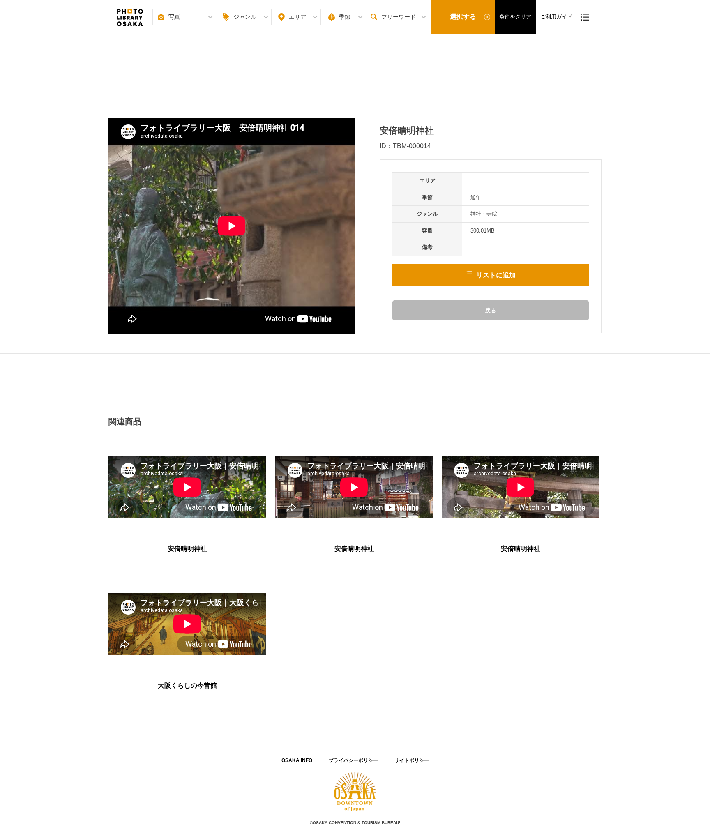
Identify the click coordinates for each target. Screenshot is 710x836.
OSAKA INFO (296, 760)
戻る (490, 310)
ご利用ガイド (556, 17)
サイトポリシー (411, 760)
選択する (463, 16)
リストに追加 (496, 275)
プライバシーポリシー (353, 760)
